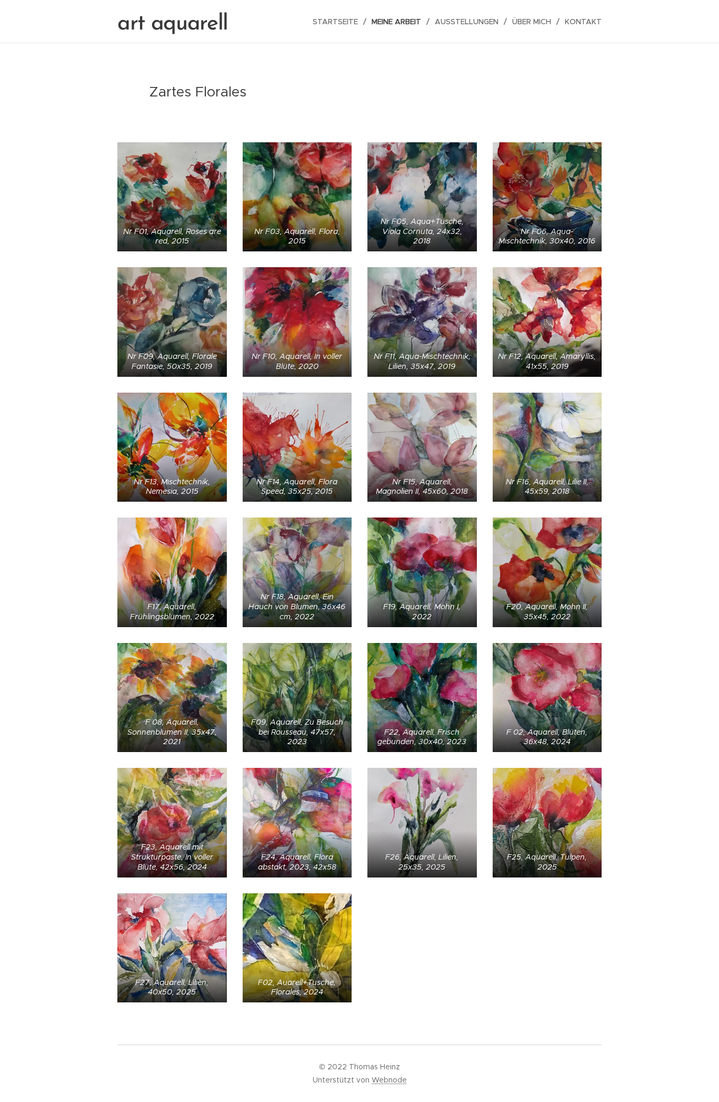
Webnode (389, 1080)
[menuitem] (338, 21)
